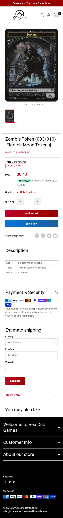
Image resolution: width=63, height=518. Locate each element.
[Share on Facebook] (37, 235)
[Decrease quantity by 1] (20, 201)
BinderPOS (41, 511)
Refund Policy (13, 394)
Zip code (9, 362)
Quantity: (10, 201)
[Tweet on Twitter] (49, 235)
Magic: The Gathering (18, 152)
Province (9, 349)
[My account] (48, 15)
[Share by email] (55, 235)
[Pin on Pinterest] (43, 235)
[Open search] (42, 15)
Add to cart (31, 213)
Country (9, 336)
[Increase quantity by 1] (37, 201)
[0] (56, 15)
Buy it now (31, 223)
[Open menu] (5, 15)
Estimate (15, 380)
